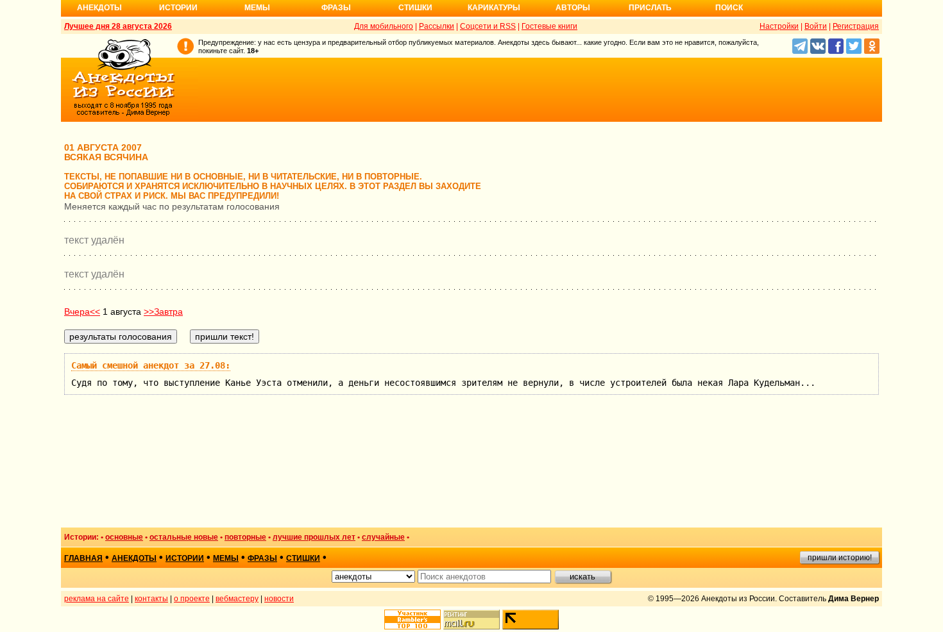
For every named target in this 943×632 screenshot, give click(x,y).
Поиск (729, 7)
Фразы (336, 7)
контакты (151, 598)
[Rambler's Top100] (412, 619)
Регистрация (856, 26)
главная (83, 558)
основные (124, 537)
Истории (178, 7)
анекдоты (134, 558)
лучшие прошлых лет (314, 537)
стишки (303, 558)
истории (185, 558)
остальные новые (183, 537)
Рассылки (436, 26)
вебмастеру (237, 598)
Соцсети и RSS (488, 26)
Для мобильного (383, 26)
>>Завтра (163, 311)
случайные (383, 537)
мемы (226, 558)
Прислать (650, 7)
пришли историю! (840, 557)
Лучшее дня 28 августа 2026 (118, 26)
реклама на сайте (96, 598)
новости (279, 598)
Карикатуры (494, 7)
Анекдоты (99, 7)
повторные (245, 537)
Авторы (573, 7)
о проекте (192, 598)
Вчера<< (82, 311)
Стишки (415, 7)
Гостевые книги (549, 26)
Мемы (257, 7)
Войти (815, 26)
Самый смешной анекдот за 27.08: (150, 365)
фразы (262, 558)
